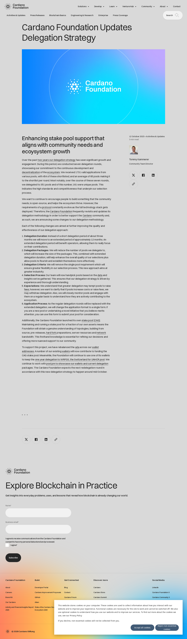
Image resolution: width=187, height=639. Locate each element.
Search (169, 15)
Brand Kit (8, 597)
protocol (46, 207)
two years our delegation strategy (56, 159)
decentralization (31, 172)
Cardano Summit (100, 597)
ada (77, 347)
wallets (66, 351)
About (162, 6)
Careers (8, 592)
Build (37, 580)
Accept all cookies (142, 627)
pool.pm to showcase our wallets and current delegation (77, 363)
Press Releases (37, 15)
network (101, 332)
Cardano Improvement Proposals (48, 592)
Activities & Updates (16, 15)
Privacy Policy (76, 615)
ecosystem (53, 172)
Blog (66, 587)
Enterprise (103, 15)
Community (146, 6)
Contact (176, 6)
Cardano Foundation (61, 211)
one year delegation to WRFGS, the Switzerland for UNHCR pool (70, 359)
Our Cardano (10, 602)
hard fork (51, 332)
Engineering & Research (82, 15)
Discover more (101, 580)
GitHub (37, 597)
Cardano (87, 215)
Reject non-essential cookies (167, 627)
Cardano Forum (70, 597)
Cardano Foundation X (161, 592)
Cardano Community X (161, 597)
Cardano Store (99, 592)
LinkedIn (155, 587)
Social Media (158, 580)
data (99, 275)
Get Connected (71, 580)
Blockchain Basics (57, 15)
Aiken (37, 602)
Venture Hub (128, 6)
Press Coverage (120, 15)
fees (26, 289)
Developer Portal (41, 587)
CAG (96, 320)
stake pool (87, 320)
